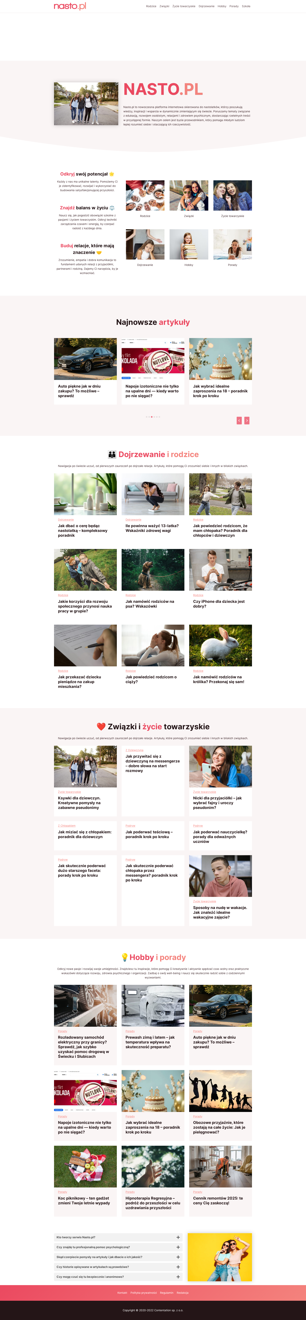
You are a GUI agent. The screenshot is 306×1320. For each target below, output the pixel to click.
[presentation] (85, 359)
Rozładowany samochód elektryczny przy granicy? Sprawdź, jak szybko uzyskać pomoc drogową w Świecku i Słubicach (83, 1047)
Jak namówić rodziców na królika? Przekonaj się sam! (218, 679)
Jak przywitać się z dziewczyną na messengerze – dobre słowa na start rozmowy (153, 763)
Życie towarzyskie (183, 6)
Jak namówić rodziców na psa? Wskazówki (150, 604)
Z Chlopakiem (67, 825)
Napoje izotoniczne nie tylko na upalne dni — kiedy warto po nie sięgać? (152, 391)
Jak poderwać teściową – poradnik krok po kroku (149, 834)
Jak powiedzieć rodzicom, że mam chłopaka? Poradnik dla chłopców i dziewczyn (220, 530)
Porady (234, 6)
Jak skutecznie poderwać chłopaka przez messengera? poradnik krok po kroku (152, 872)
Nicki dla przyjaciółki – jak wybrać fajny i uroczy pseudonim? (217, 803)
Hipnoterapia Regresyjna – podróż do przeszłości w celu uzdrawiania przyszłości (153, 1203)
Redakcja (183, 1292)
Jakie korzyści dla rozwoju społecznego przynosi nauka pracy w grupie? (85, 606)
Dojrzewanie (207, 6)
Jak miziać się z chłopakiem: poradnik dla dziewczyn (85, 834)
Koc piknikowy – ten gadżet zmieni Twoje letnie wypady (84, 1200)
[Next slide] (246, 420)
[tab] (146, 417)
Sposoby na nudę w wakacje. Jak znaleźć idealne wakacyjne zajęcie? (220, 912)
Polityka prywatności (144, 1292)
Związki (164, 6)
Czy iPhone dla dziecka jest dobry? (219, 604)
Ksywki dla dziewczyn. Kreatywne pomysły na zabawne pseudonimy (79, 803)
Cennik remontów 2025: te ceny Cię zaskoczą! (218, 1200)
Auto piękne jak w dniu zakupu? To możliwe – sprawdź (79, 391)
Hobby (222, 6)
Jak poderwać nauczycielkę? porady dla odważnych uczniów (220, 837)
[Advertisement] (153, 36)
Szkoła (246, 6)
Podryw (130, 825)
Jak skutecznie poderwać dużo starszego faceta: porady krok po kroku (82, 870)
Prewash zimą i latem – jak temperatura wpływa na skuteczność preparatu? (150, 1042)
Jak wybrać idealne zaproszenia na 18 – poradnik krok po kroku (220, 391)
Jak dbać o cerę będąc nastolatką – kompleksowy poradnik (82, 530)
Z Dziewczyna (134, 750)
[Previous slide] (239, 420)
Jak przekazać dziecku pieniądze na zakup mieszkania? (79, 682)
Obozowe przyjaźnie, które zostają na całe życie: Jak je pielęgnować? (219, 1127)
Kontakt (122, 1292)
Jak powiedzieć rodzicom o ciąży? (151, 679)
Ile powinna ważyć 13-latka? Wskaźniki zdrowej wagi (152, 528)
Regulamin (166, 1292)
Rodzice (151, 6)
